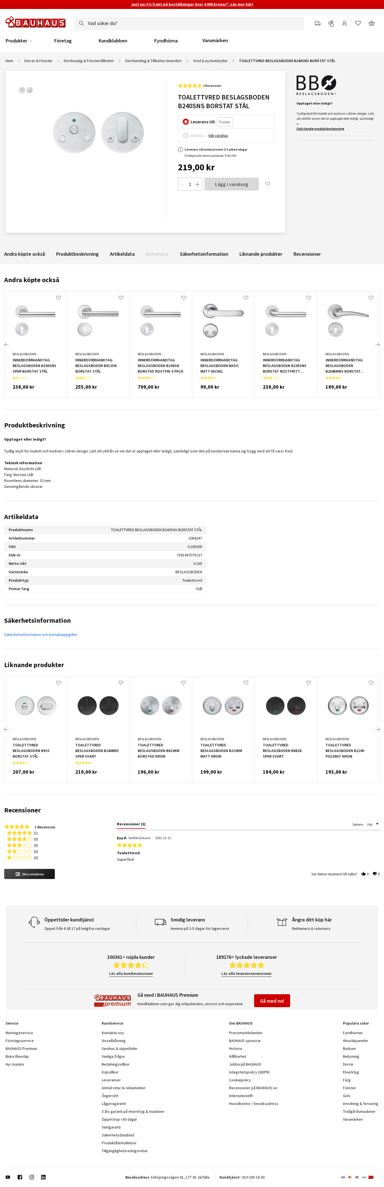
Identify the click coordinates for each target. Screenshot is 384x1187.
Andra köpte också (24, 254)
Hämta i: (199, 135)
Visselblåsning (114, 1040)
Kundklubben (113, 40)
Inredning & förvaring (360, 1103)
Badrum (349, 1048)
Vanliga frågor (113, 1056)
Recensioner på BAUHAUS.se (253, 1087)
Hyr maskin (15, 1064)
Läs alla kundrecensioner (131, 973)
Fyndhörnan (353, 1032)
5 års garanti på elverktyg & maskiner (133, 1111)
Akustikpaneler (355, 1040)
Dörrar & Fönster (38, 60)
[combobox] (189, 23)
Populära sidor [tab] (356, 1023)
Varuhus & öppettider (120, 1048)
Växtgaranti (111, 1127)
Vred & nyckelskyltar (210, 60)
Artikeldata (122, 254)
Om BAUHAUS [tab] (241, 1023)
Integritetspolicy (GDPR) (249, 1072)
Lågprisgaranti (114, 1103)
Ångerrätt (110, 1095)
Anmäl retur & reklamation (123, 1087)
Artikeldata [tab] (21, 516)
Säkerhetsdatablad (118, 1135)
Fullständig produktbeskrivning (320, 128)
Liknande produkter (261, 254)
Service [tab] (12, 1023)
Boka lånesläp (17, 1056)
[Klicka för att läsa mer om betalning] (359, 1177)
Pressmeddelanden (245, 1032)
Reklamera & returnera (311, 928)
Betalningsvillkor (116, 1064)
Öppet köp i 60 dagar (119, 1119)
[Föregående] (6, 344)
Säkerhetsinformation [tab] (37, 620)
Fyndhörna (166, 40)
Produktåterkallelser (119, 1142)
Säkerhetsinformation (204, 254)
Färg (347, 1079)
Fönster (349, 1087)
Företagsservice (20, 1040)
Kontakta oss (113, 1032)
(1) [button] (36, 832)
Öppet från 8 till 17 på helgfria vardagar (77, 928)
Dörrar (348, 1064)
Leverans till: (203, 121)
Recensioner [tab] (22, 810)
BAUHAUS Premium (21, 1048)
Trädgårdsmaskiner (359, 1111)
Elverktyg (351, 1072)
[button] (29, 874)
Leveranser (111, 1079)
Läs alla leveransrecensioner (247, 973)
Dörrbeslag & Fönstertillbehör (89, 60)
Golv (347, 1095)
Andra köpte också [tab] (31, 279)
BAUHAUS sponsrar (245, 1040)
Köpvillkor (110, 1072)
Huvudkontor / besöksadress (253, 1103)
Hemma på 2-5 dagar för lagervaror (200, 928)
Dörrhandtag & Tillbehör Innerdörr (153, 60)
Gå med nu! (272, 1001)
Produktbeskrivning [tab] (34, 425)
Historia (235, 1048)
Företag (63, 40)
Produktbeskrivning (77, 254)
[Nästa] (377, 344)
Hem (9, 60)
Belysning (351, 1056)
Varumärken (215, 40)
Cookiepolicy (240, 1079)
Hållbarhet (237, 1056)
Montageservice (19, 1032)
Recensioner (307, 254)
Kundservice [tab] (112, 1023)
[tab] (131, 825)
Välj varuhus (218, 135)
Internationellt (241, 1095)
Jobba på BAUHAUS (245, 1064)
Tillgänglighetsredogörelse (125, 1150)
